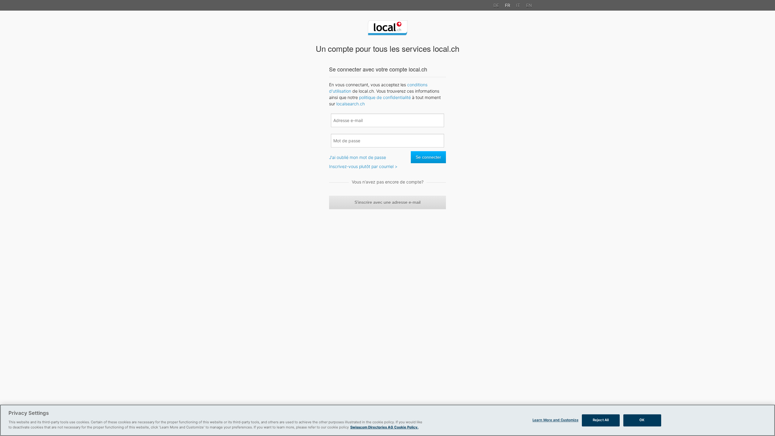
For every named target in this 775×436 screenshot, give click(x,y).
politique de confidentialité (385, 97)
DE (496, 5)
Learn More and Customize (556, 420)
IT (518, 5)
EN (529, 5)
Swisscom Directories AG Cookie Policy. (384, 427)
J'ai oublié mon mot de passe (357, 157)
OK (642, 420)
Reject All (601, 420)
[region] (387, 420)
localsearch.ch (350, 103)
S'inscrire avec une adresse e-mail (387, 202)
